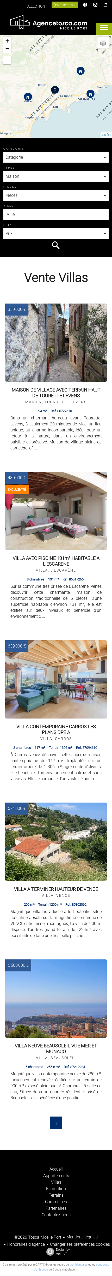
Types (9, 167)
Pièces (10, 186)
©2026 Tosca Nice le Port (37, 1237)
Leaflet (106, 134)
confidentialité (79, 1264)
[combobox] (56, 157)
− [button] (7, 48)
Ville (8, 205)
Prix (7, 224)
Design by (63, 1251)
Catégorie (13, 148)
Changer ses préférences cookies (80, 1244)
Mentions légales (82, 1237)
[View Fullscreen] (7, 60)
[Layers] (103, 43)
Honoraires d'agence (26, 1244)
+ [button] (7, 41)
